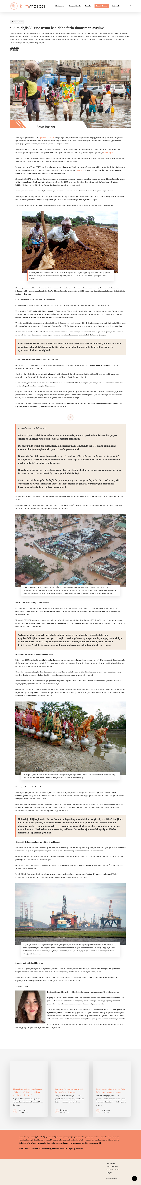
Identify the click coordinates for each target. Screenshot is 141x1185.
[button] (111, 1178)
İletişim (109, 1173)
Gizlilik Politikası (113, 1169)
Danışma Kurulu (112, 1166)
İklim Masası (14, 48)
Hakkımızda (111, 1163)
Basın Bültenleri (17, 22)
